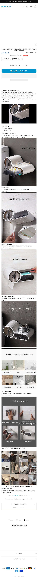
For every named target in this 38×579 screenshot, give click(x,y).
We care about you (19, 564)
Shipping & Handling (19, 504)
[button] (6, 53)
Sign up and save (19, 559)
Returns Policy (19, 508)
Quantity (13, 65)
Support (19, 553)
